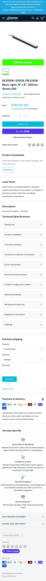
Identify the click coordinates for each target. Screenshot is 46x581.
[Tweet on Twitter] (38, 144)
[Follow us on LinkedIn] (25, 546)
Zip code (6, 365)
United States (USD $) (11, 535)
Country (5, 344)
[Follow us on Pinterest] (16, 546)
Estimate (9, 379)
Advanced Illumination (11, 94)
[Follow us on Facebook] (3, 546)
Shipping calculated (19, 109)
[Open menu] (3, 18)
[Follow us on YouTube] (20, 546)
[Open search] (33, 18)
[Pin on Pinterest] (33, 144)
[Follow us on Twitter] (8, 546)
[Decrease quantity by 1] (14, 116)
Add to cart (23, 124)
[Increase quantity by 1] (25, 116)
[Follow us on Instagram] (12, 546)
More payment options (23, 137)
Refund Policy (7, 389)
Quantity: (6, 116)
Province (5, 355)
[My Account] (37, 18)
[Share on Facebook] (29, 144)
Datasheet (8, 170)
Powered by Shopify (9, 576)
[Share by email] (42, 144)
